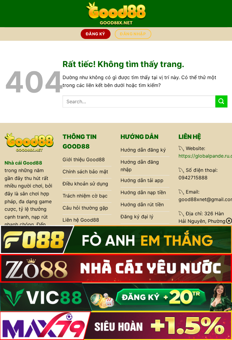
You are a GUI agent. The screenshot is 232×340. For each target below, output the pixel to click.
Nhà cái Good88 (23, 163)
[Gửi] (221, 101)
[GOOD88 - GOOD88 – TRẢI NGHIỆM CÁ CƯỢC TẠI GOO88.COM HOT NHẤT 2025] (116, 13)
